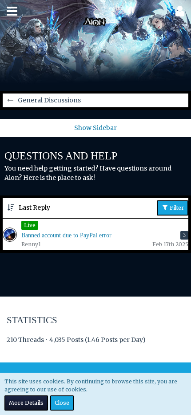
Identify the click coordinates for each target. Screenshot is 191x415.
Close (62, 402)
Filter (176, 207)
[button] (12, 11)
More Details (26, 402)
